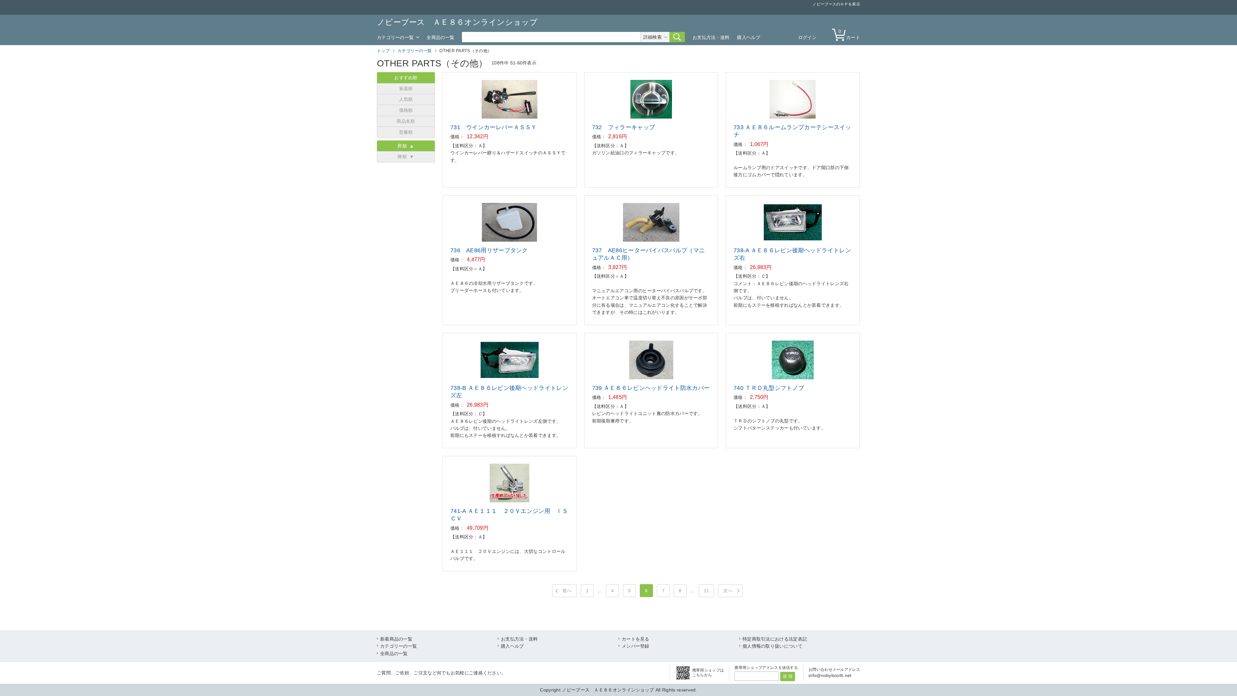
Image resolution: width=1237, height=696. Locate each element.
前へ (567, 590)
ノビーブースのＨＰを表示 (836, 4)
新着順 (406, 88)
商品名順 (406, 121)
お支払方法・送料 (711, 37)
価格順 (406, 110)
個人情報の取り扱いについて (772, 646)
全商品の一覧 (440, 37)
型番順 (406, 132)
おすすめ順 (405, 77)
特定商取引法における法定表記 (775, 639)
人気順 (406, 99)
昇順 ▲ (406, 146)
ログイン (807, 37)
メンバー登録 (635, 646)
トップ (383, 50)
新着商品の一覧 (396, 639)
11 (706, 590)
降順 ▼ (406, 156)
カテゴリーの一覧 (395, 37)
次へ (728, 590)
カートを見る (635, 639)
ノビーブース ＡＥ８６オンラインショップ (457, 22)
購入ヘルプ (748, 37)
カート (849, 34)
